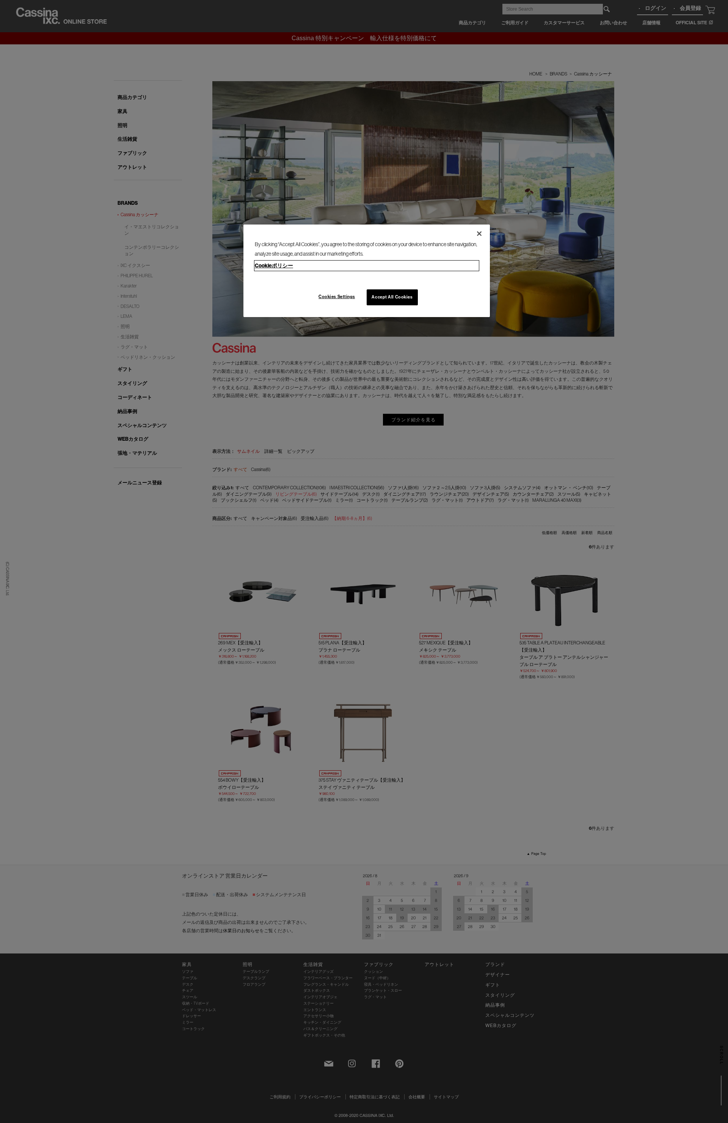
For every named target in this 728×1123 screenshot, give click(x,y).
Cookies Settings (336, 296)
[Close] (479, 233)
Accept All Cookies (392, 297)
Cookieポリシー (274, 265)
